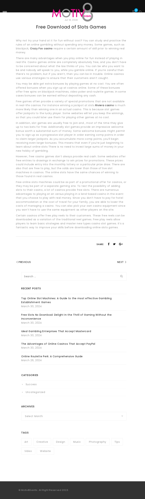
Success (31, 384)
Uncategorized (35, 392)
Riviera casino (104, 105)
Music (77, 442)
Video (28, 451)
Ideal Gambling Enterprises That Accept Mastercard (56, 331)
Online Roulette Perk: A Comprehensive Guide (52, 356)
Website (45, 451)
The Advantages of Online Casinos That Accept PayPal (58, 344)
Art (26, 442)
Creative (42, 442)
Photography (97, 442)
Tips (117, 442)
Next (120, 262)
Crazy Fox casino (41, 48)
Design (60, 442)
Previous (25, 262)
